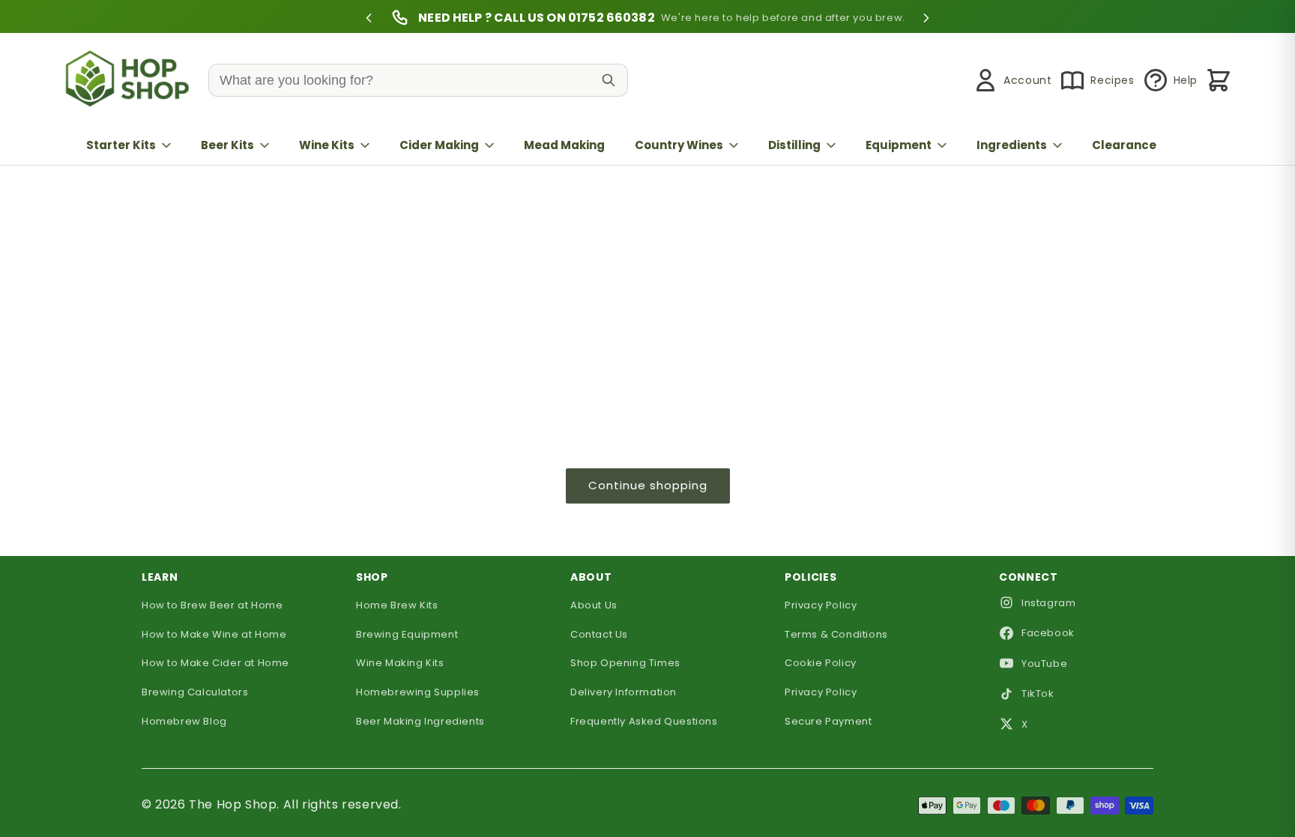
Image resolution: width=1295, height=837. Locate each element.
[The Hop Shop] (130, 80)
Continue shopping (647, 485)
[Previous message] (369, 18)
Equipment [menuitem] (899, 145)
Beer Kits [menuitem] (227, 145)
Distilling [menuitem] (794, 145)
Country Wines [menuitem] (679, 145)
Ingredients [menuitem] (1011, 145)
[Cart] (1218, 80)
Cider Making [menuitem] (439, 145)
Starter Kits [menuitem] (121, 145)
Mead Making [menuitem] (564, 145)
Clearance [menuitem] (1124, 145)
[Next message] (926, 18)
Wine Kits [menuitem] (326, 145)
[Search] (609, 80)
